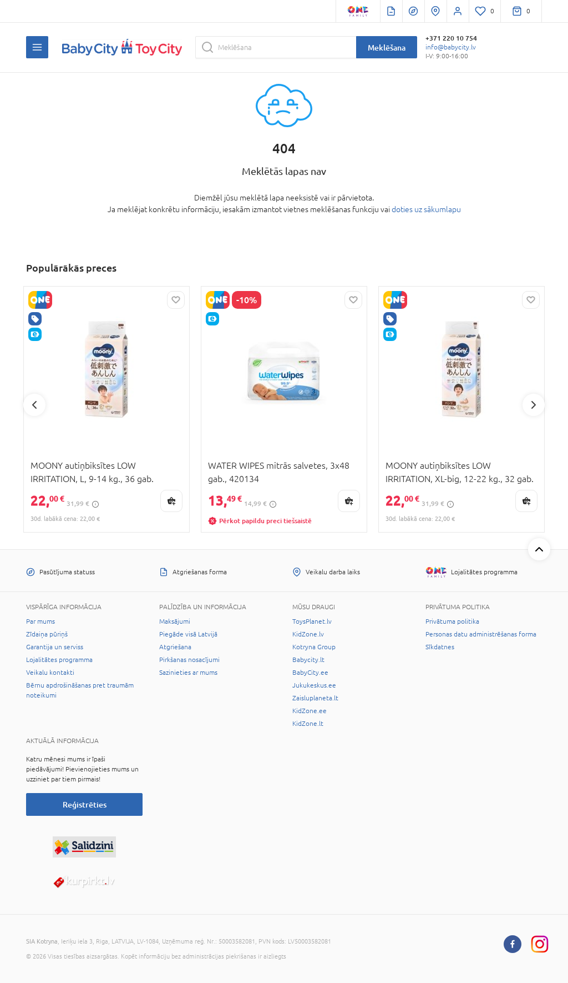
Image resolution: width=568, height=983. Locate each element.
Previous (34, 405)
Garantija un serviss (54, 647)
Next (534, 405)
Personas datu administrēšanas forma (480, 634)
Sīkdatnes (439, 647)
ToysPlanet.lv (312, 621)
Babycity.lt (308, 660)
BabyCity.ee (310, 672)
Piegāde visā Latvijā (188, 634)
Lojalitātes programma (59, 660)
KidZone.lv (308, 634)
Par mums (40, 621)
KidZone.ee (309, 711)
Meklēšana (386, 47)
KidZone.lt (307, 724)
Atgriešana (175, 647)
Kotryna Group (314, 647)
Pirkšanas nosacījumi (189, 660)
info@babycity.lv (450, 47)
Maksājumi (174, 621)
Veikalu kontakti (50, 672)
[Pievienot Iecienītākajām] (176, 300)
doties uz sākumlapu (426, 209)
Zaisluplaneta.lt (315, 698)
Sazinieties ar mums (188, 672)
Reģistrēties (84, 804)
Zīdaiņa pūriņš (47, 634)
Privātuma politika (452, 621)
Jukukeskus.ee (314, 685)
